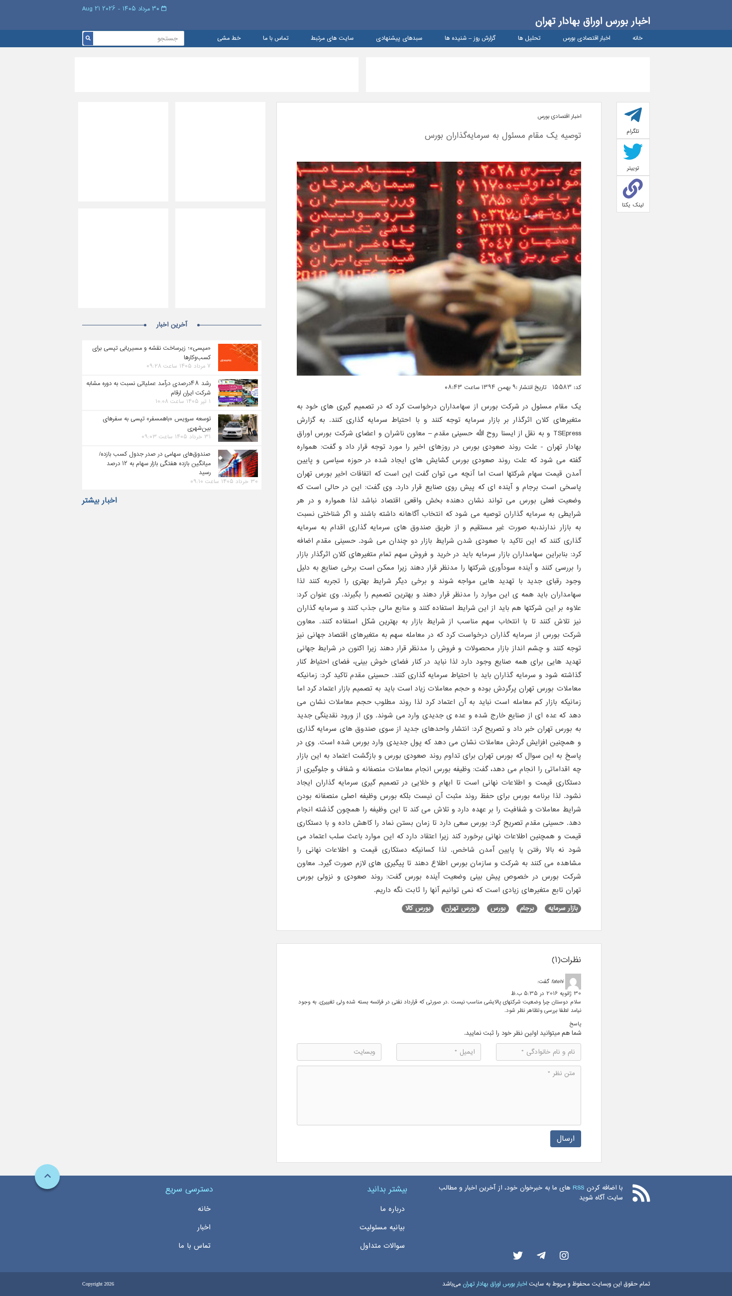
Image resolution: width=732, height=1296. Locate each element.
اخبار (204, 1227)
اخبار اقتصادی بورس (586, 38)
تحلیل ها (529, 38)
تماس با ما (275, 38)
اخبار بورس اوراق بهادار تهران (592, 21)
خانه (637, 38)
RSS (578, 1188)
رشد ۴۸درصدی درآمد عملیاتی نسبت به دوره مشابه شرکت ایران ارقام (148, 388)
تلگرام (632, 131)
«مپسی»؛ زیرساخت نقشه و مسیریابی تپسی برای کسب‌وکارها (151, 353)
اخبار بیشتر (99, 500)
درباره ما (392, 1208)
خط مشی (229, 38)
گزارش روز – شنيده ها (470, 38)
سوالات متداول (382, 1245)
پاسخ (575, 1024)
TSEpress (565, 433)
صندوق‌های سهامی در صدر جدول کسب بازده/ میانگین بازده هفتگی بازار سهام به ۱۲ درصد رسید (155, 463)
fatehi (557, 982)
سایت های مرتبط (332, 38)
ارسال (566, 1138)
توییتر (633, 168)
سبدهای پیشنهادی (399, 38)
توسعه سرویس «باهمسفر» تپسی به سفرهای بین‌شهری (157, 423)
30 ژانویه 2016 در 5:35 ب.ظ (546, 993)
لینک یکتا (633, 205)
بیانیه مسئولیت (382, 1227)
